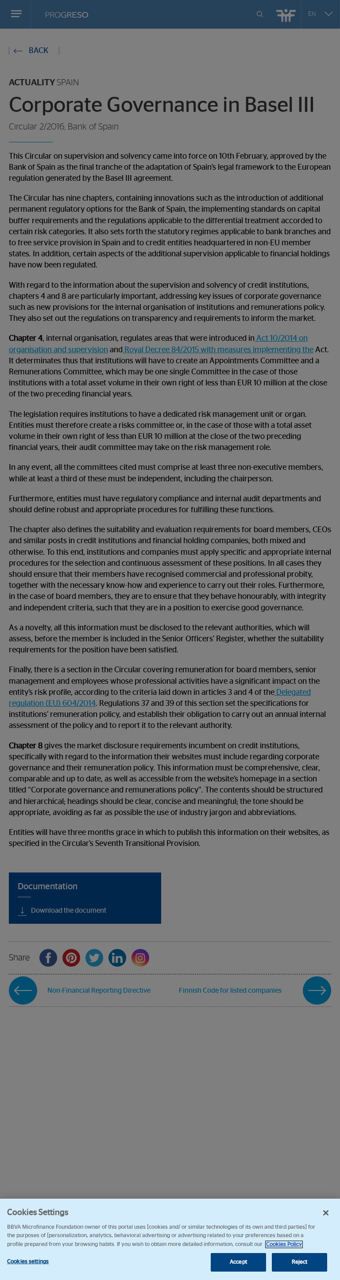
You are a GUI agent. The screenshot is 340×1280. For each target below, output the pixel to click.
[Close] (326, 1213)
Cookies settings (28, 1262)
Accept (238, 1262)
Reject (300, 1262)
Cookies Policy (284, 1244)
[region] (170, 1239)
